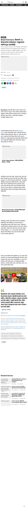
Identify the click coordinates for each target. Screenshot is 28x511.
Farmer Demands (14, 338)
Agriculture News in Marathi (14, 318)
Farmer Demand (19, 335)
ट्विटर (13, 326)
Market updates (18, 321)
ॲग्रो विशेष (12, 4)
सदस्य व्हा (6, 313)
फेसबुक (10, 326)
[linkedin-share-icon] (10, 84)
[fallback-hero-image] (6, 381)
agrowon (7, 333)
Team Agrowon (7, 75)
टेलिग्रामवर (21, 326)
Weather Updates (13, 322)
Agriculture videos (5, 319)
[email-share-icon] (13, 84)
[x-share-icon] (5, 84)
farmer (2, 333)
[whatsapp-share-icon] (2, 84)
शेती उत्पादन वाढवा (5, 4)
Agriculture (12, 333)
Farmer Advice (22, 338)
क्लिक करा (23, 315)
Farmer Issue (18, 333)
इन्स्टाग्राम (17, 326)
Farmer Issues (12, 335)
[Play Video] (14, 274)
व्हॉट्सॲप (2, 328)
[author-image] (2, 75)
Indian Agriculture (4, 335)
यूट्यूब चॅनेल (19, 328)
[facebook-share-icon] (8, 84)
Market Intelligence (10, 321)
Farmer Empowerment (5, 338)
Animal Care (6, 322)
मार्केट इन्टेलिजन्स (19, 4)
